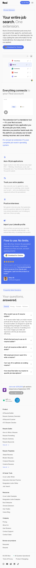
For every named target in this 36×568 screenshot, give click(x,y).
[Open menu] (31, 2)
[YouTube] (7, 563)
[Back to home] (5, 3)
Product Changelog (22, 559)
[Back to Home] (4, 390)
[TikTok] (18, 563)
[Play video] (18, 106)
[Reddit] (10, 563)
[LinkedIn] (14, 563)
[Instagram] (3, 563)
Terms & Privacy (8, 559)
